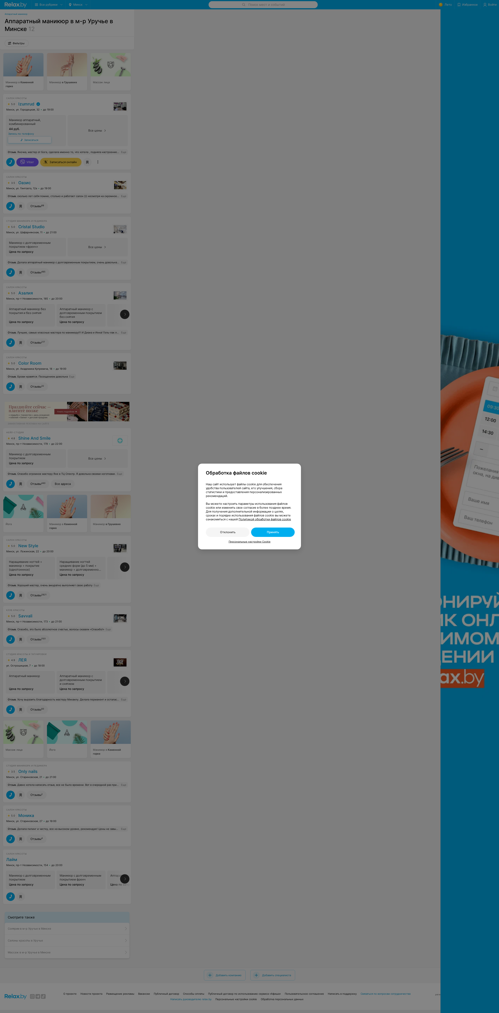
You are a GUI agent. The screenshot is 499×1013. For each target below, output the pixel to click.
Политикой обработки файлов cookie (265, 519)
